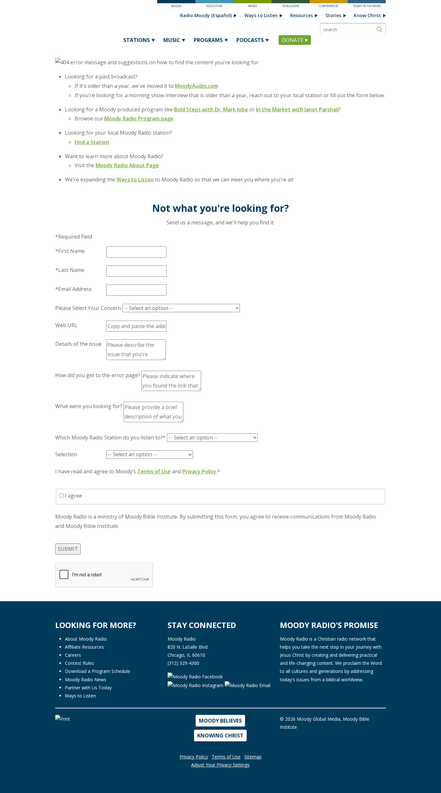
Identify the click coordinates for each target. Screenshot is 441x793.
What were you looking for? (88, 406)
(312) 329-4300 (183, 663)
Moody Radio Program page (138, 118)
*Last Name (69, 269)
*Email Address (73, 289)
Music (171, 40)
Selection (66, 454)
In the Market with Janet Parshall (297, 109)
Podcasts (250, 40)
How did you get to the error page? (97, 375)
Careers (73, 655)
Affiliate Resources (84, 647)
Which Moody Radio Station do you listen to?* (110, 437)
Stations (136, 40)
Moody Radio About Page (127, 165)
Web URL (66, 325)
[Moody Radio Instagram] (196, 685)
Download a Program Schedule (97, 671)
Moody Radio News (85, 679)
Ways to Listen (261, 15)
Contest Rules (79, 663)
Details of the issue (78, 343)
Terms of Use (154, 471)
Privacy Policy (199, 471)
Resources (301, 15)
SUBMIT (68, 548)
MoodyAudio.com (196, 85)
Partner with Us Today (88, 688)
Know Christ (367, 15)
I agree (73, 495)
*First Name (70, 250)
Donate (292, 40)
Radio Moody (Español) (206, 15)
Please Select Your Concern (88, 308)
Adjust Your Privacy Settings (220, 765)
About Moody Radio (86, 639)
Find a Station (92, 142)
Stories (333, 15)
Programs (208, 40)
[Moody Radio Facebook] (195, 676)
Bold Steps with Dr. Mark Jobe (211, 109)
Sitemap (253, 757)
